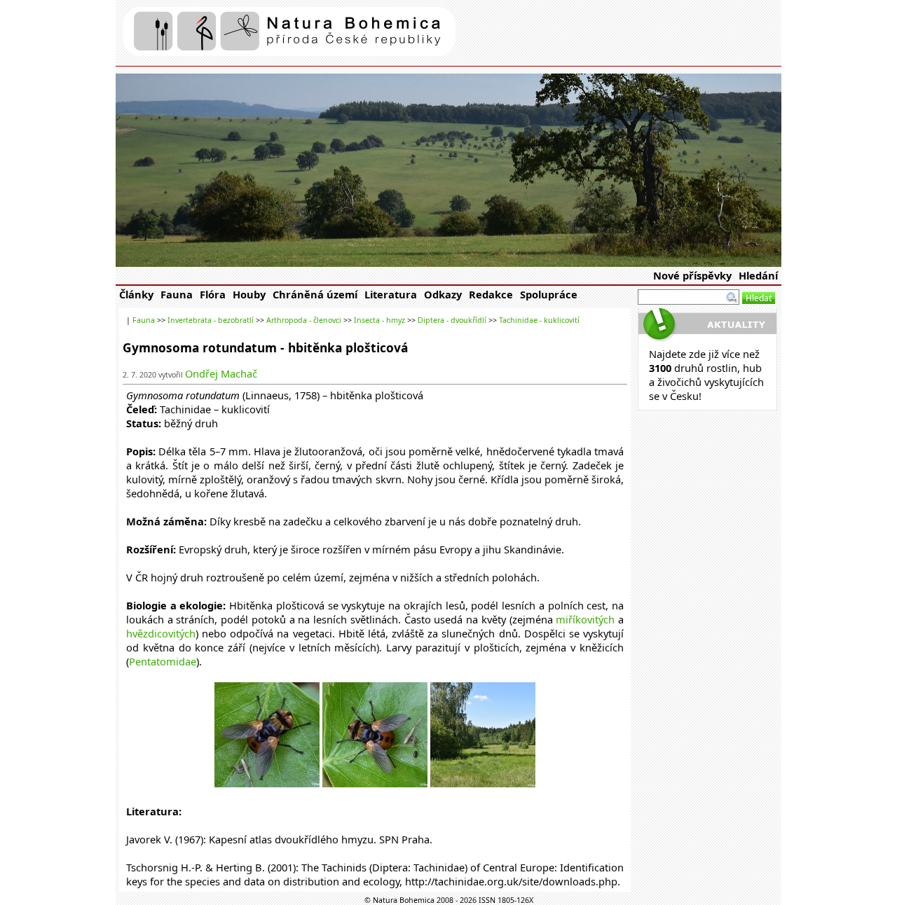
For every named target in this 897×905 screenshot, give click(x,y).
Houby (249, 294)
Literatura (390, 294)
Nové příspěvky (692, 275)
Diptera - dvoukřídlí (452, 320)
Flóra (213, 294)
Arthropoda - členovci (303, 320)
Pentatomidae (162, 661)
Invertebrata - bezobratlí (210, 320)
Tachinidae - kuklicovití (539, 320)
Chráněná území (315, 294)
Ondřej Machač (221, 373)
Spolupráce (548, 294)
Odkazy (443, 294)
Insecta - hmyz (379, 320)
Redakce (491, 294)
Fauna (176, 294)
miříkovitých (585, 619)
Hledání (758, 275)
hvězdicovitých (161, 633)
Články (136, 294)
